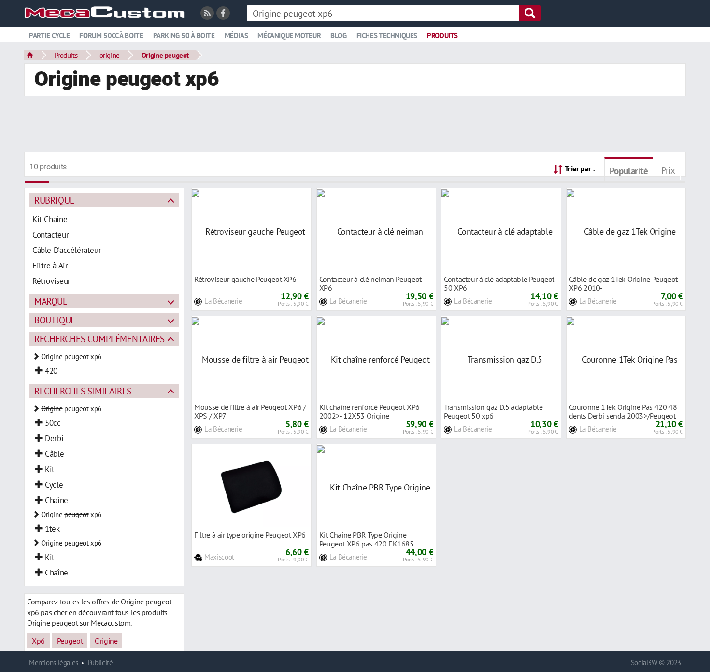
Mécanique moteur (289, 35)
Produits (442, 35)
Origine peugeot (165, 55)
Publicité (100, 662)
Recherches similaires (82, 391)
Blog (338, 35)
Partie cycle (49, 35)
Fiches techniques (386, 35)
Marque (51, 301)
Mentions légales (53, 662)
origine (109, 55)
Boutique (54, 320)
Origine (106, 640)
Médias (236, 35)
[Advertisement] (355, 125)
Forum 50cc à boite (111, 35)
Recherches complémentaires (99, 339)
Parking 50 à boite (184, 35)
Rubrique (54, 200)
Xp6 (38, 640)
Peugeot (70, 640)
